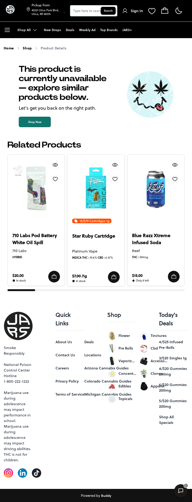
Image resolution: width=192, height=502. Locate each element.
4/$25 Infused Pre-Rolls (171, 344)
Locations (92, 355)
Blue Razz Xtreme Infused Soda (151, 239)
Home (9, 48)
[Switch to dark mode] (179, 11)
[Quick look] (55, 165)
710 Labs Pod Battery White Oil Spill (34, 239)
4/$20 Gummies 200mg (173, 371)
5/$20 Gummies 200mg (173, 403)
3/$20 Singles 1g (173, 358)
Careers (62, 368)
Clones (156, 373)
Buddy (106, 495)
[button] (54, 276)
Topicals (125, 398)
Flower (124, 335)
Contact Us (65, 355)
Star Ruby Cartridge (93, 236)
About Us (63, 341)
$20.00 (18, 275)
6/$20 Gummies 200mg (173, 387)
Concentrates (127, 373)
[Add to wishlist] (55, 179)
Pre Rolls (125, 348)
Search (108, 11)
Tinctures (158, 335)
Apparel (157, 386)
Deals (89, 341)
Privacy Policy (67, 381)
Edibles (124, 386)
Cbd (154, 348)
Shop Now (34, 122)
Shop (27, 48)
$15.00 (137, 275)
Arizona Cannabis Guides (106, 368)
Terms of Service (69, 394)
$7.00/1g (79, 276)
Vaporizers (127, 360)
